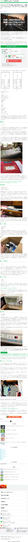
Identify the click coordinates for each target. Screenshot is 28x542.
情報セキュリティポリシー (16, 537)
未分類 (2, 459)
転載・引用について (11, 536)
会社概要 (2, 536)
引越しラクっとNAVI (2, 3)
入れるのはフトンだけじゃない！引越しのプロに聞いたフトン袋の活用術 (11, 181)
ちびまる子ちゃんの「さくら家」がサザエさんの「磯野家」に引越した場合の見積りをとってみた (16, 442)
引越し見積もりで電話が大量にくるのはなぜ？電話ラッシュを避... (11, 469)
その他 (2, 458)
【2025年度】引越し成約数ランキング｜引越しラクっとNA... (10, 479)
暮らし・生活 (3, 457)
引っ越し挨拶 (3, 455)
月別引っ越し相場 (3, 463)
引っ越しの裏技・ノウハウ (4, 456)
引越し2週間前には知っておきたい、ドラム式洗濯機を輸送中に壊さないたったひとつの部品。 (14, 354)
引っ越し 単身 (3, 452)
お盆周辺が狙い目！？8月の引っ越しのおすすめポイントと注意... (11, 474)
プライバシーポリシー (18, 536)
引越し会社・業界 (3, 453)
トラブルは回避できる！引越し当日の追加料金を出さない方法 (9, 408)
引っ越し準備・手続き (7, 3)
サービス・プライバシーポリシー (6, 537)
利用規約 (5, 536)
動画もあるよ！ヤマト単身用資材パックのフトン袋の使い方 (9, 182)
